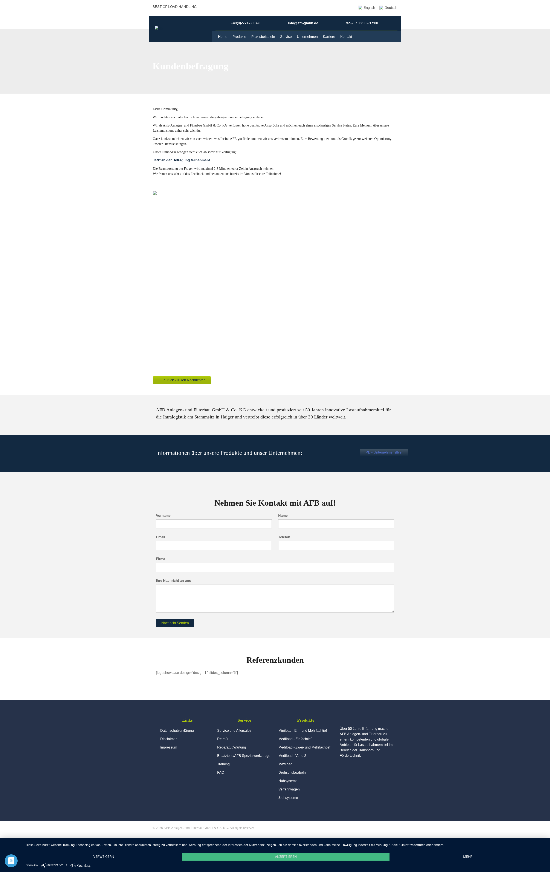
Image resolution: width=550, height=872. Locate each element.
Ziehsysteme (288, 797)
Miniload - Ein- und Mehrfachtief (302, 730)
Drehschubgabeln (292, 772)
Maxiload (285, 764)
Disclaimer (168, 739)
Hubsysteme (288, 781)
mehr (467, 857)
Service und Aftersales (234, 730)
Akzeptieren (286, 857)
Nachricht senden (175, 623)
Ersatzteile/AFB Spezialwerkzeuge (243, 756)
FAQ (220, 772)
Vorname (163, 515)
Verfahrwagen (289, 789)
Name (283, 515)
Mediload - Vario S (292, 756)
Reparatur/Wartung (231, 747)
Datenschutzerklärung (177, 730)
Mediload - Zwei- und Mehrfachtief (304, 747)
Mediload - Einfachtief (295, 739)
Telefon (284, 537)
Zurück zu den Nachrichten (184, 380)
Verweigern (103, 857)
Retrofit (222, 739)
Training (223, 764)
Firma (160, 559)
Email (160, 537)
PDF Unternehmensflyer (384, 452)
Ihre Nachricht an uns (173, 580)
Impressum (168, 747)
